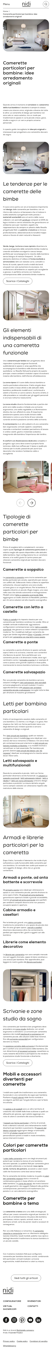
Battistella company (25, 1330)
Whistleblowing (9, 1346)
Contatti (33, 1306)
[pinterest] (22, 1320)
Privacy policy (9, 1341)
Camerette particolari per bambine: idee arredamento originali (20, 15)
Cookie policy (22, 1341)
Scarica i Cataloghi (17, 281)
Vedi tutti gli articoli (26, 1278)
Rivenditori (34, 1301)
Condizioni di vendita (38, 1341)
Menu (6, 4)
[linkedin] (38, 1320)
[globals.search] (46, 4)
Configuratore (12, 1301)
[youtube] (30, 1320)
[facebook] (6, 1320)
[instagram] (14, 1320)
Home (5, 11)
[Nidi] (26, 4)
